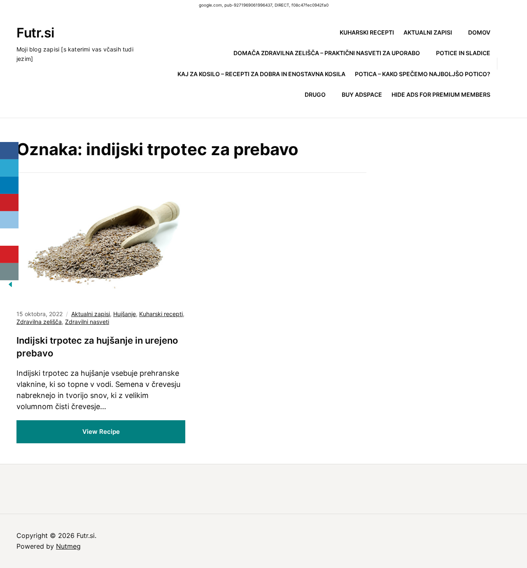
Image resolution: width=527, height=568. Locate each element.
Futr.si (35, 33)
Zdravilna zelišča (39, 321)
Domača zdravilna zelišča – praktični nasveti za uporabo (326, 52)
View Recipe (101, 431)
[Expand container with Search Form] (507, 63)
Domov (479, 32)
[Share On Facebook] (9, 150)
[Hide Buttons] (10, 286)
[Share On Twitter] (9, 168)
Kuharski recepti (367, 32)
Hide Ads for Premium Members (441, 94)
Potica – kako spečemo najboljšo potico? (422, 73)
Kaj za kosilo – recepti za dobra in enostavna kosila (261, 73)
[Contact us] (9, 271)
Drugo (315, 94)
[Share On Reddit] (9, 219)
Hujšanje (124, 313)
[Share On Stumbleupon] (9, 237)
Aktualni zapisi (427, 32)
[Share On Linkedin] (9, 185)
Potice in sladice (463, 52)
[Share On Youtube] (9, 254)
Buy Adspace (362, 94)
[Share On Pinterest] (9, 202)
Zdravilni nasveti (87, 321)
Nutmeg (68, 546)
